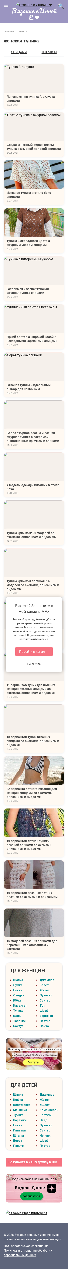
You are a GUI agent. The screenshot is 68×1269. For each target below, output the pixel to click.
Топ (42, 1005)
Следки (18, 995)
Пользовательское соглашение (26, 1246)
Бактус (18, 1026)
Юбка (17, 1000)
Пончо (44, 1026)
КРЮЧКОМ (49, 52)
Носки (17, 990)
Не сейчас (34, 664)
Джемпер (47, 980)
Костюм (46, 1115)
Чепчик (45, 1135)
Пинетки (19, 1130)
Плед (43, 1120)
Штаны (18, 1135)
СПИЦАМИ (19, 52)
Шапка (18, 980)
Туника (18, 1011)
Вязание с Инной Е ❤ (34, 14)
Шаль (17, 1016)
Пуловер (46, 995)
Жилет (45, 990)
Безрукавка (21, 1105)
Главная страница (15, 31)
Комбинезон (49, 1110)
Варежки (46, 1016)
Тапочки (19, 1021)
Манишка (20, 1110)
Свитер (45, 1000)
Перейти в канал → (34, 652)
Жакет (45, 1100)
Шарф (44, 1011)
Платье (45, 1021)
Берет (44, 985)
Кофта (18, 1100)
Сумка (17, 985)
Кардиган (20, 1005)
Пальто (18, 1146)
